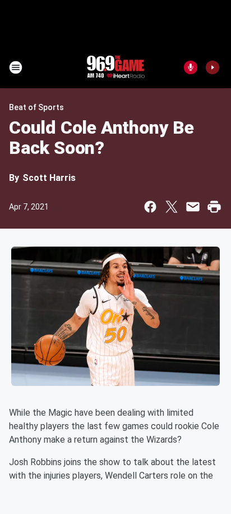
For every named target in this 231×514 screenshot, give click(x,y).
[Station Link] (115, 67)
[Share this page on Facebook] (150, 207)
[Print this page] (214, 207)
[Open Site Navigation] (15, 67)
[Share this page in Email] (193, 207)
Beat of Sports (36, 107)
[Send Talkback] (190, 67)
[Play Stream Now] (212, 67)
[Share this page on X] (171, 207)
